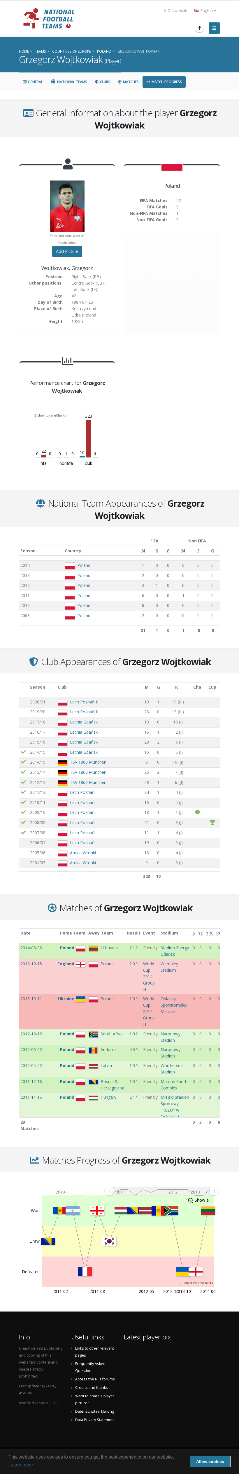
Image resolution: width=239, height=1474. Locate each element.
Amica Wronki (83, 852)
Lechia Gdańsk (84, 722)
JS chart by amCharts (50, 415)
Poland (83, 565)
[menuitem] (161, 1191)
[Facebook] (199, 28)
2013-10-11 (31, 998)
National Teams (71, 81)
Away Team (100, 933)
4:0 (132, 1049)
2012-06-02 (31, 1049)
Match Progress (166, 81)
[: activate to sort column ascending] (24, 687)
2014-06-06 (31, 947)
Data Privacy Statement (95, 1419)
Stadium (169, 933)
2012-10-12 (31, 1034)
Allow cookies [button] (210, 1461)
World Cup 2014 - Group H (149, 976)
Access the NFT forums (95, 1379)
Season (28, 550)
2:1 (132, 947)
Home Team (72, 933)
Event (149, 933)
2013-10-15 (31, 963)
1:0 (132, 998)
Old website (178, 10)
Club (62, 687)
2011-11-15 (31, 1097)
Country (73, 550)
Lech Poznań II (84, 702)
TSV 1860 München (88, 762)
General (35, 81)
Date (25, 933)
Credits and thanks (91, 1387)
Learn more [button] (21, 1464)
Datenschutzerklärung (94, 1411)
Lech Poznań (82, 792)
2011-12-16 (31, 1081)
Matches (130, 81)
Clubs (104, 81)
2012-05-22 (31, 1065)
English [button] (207, 10)
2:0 (132, 963)
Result (133, 933)
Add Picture (67, 251)
